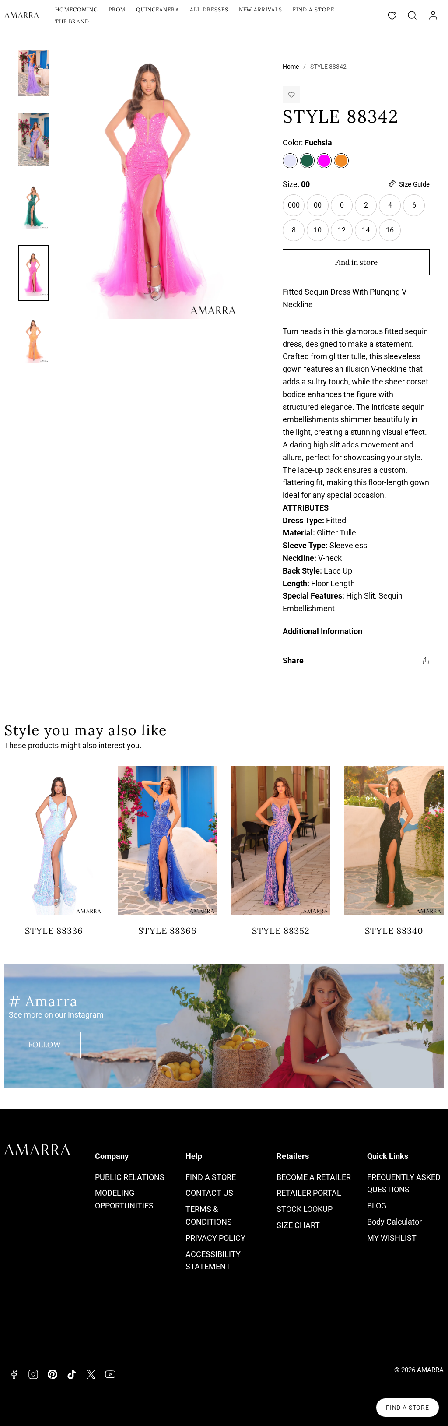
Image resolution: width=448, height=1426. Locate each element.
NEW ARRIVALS (261, 9)
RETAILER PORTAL (308, 1192)
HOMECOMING (76, 9)
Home (291, 66)
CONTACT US (209, 1192)
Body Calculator (394, 1221)
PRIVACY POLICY (215, 1238)
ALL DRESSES (209, 9)
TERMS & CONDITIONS (209, 1215)
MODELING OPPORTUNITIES (124, 1199)
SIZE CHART (298, 1225)
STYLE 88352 (281, 930)
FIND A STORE (313, 9)
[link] (433, 15)
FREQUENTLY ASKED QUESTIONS (404, 1183)
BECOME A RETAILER (313, 1177)
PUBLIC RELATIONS (129, 1177)
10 (318, 230)
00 (318, 205)
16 (393, 233)
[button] (412, 15)
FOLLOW (44, 1044)
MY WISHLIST (391, 1238)
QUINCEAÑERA (157, 9)
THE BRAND (72, 21)
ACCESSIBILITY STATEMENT (213, 1260)
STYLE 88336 (54, 930)
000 (296, 208)
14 (369, 233)
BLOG (376, 1205)
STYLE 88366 (167, 930)
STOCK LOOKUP (304, 1209)
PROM (117, 9)
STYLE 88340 (394, 930)
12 (345, 233)
